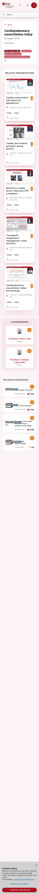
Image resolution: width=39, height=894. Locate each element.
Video (16, 113)
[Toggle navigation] (34, 5)
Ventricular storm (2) (24, 390)
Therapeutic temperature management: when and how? (16, 239)
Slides (9, 113)
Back (10, 25)
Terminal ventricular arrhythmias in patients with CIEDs (23, 423)
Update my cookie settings (19, 884)
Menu (9, 14)
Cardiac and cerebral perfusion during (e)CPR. (16, 146)
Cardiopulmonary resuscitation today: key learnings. (16, 288)
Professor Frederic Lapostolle (19, 361)
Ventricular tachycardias (20, 442)
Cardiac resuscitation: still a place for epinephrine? (17, 100)
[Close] (36, 865)
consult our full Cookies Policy (23, 879)
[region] (19, 878)
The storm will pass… (24, 406)
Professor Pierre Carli (20, 338)
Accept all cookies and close (20, 890)
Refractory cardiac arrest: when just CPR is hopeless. (17, 191)
